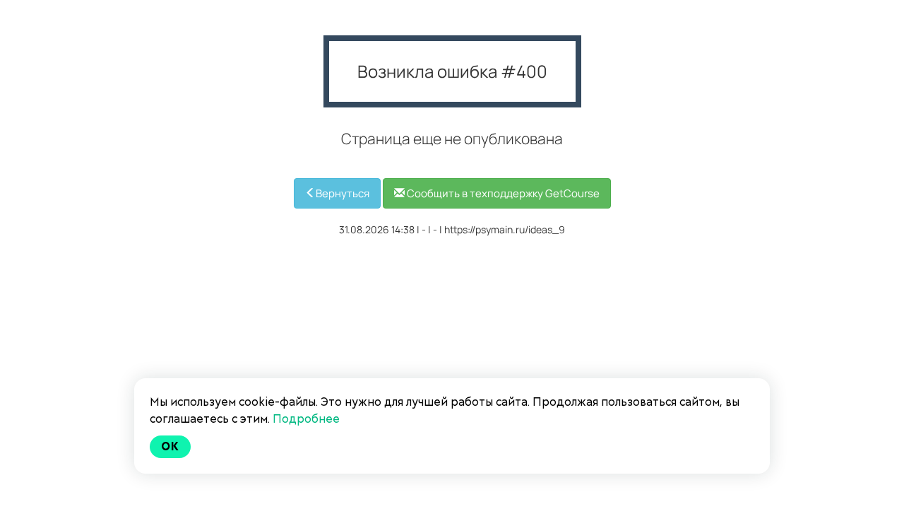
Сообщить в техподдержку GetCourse (502, 193)
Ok (170, 446)
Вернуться (342, 193)
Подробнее (306, 418)
